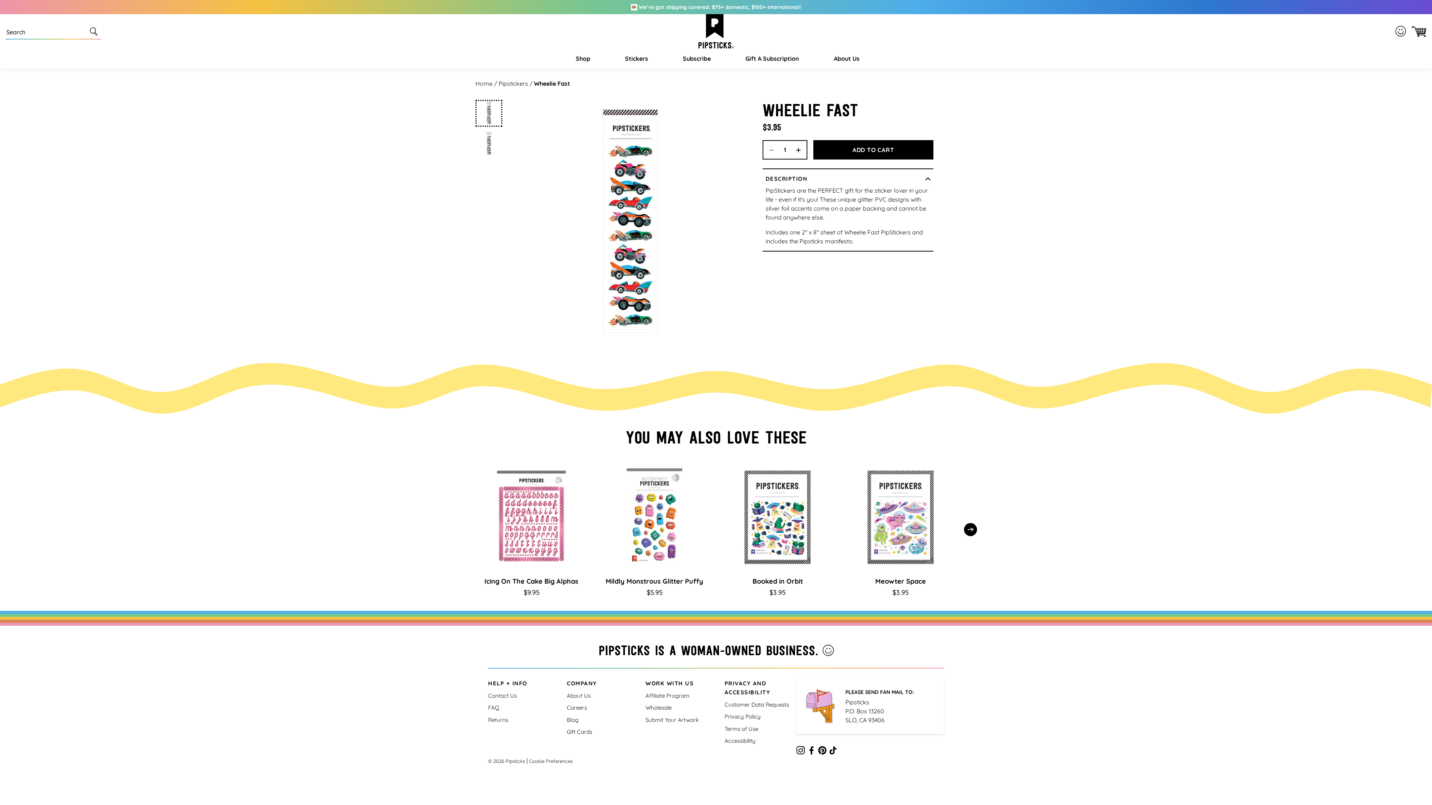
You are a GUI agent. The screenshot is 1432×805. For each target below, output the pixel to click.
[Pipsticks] (716, 31)
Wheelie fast (552, 83)
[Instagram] (801, 751)
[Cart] (1417, 31)
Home (484, 83)
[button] (582, 58)
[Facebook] (811, 751)
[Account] (1402, 31)
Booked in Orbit (778, 581)
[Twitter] (822, 751)
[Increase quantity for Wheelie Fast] (801, 149)
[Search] (95, 31)
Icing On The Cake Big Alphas (531, 581)
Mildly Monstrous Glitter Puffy (654, 581)
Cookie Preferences (551, 761)
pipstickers (513, 83)
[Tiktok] (833, 751)
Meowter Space (900, 581)
